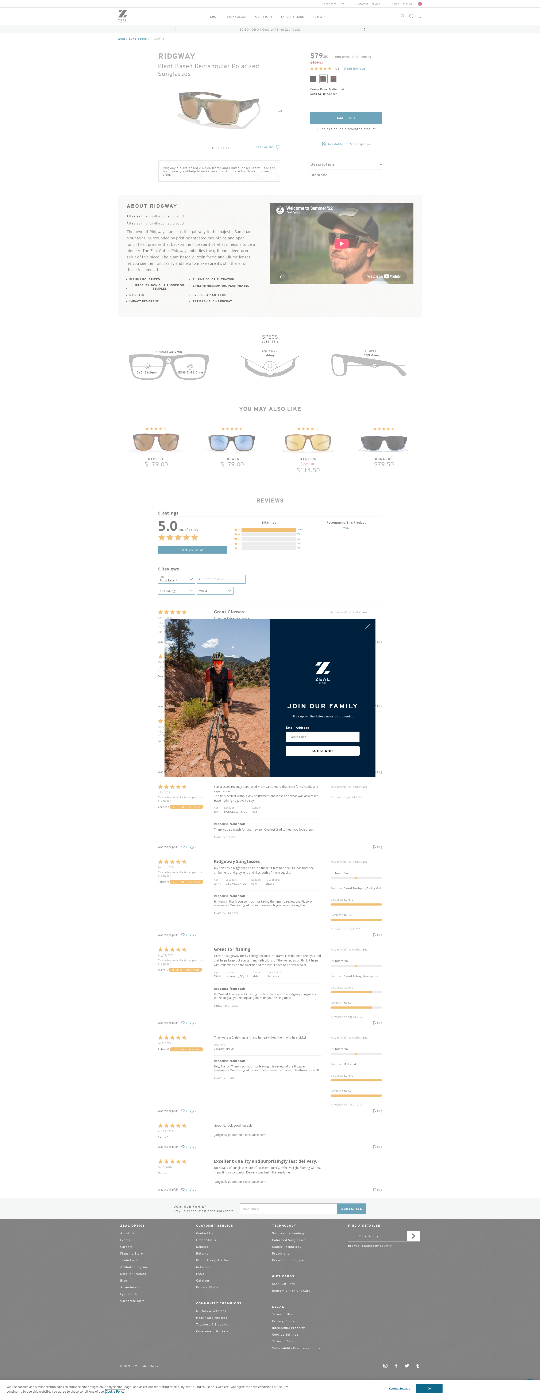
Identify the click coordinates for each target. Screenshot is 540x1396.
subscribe (323, 751)
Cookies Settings (399, 1388)
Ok (429, 1388)
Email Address (297, 727)
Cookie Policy (115, 1391)
